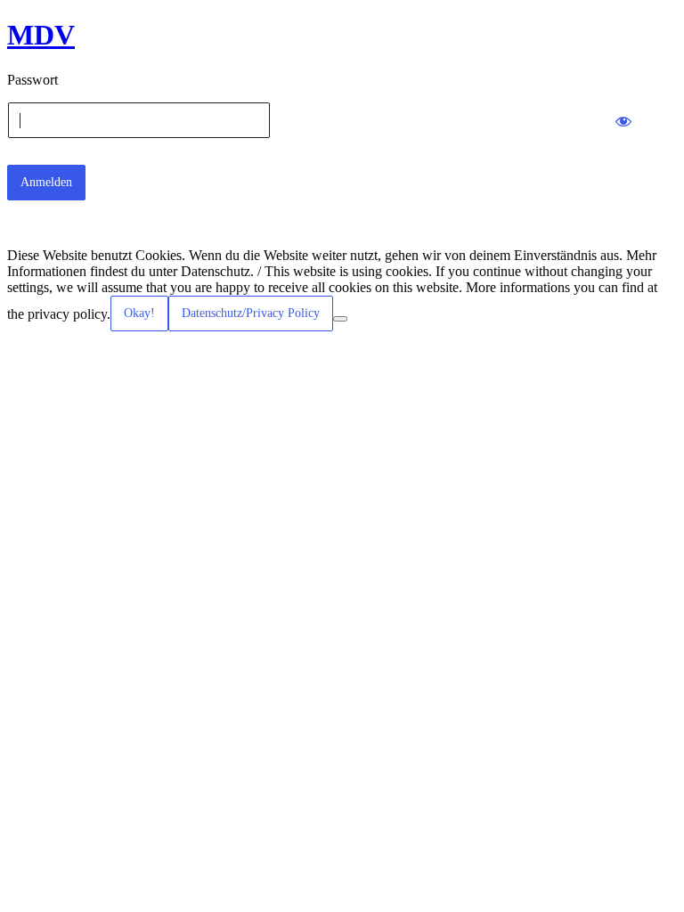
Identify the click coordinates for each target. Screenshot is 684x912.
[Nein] (340, 319)
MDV (41, 35)
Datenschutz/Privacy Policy (251, 313)
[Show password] (623, 120)
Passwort (32, 79)
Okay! (139, 313)
